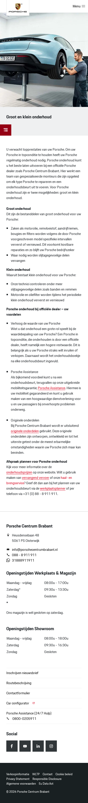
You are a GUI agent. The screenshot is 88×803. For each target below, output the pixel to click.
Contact (48, 774)
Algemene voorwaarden (21, 783)
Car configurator (18, 703)
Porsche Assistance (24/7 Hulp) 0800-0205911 (28, 715)
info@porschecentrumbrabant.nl (35, 549)
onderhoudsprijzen (19, 472)
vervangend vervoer (35, 477)
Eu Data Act (46, 783)
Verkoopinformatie (17, 774)
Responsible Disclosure (47, 779)
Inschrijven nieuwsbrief (22, 673)
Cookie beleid (64, 774)
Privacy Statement (18, 779)
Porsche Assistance (51, 388)
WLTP (36, 774)
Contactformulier (18, 693)
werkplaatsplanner (52, 488)
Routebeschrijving (18, 683)
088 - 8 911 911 (24, 555)
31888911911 (23, 560)
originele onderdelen (25, 431)
